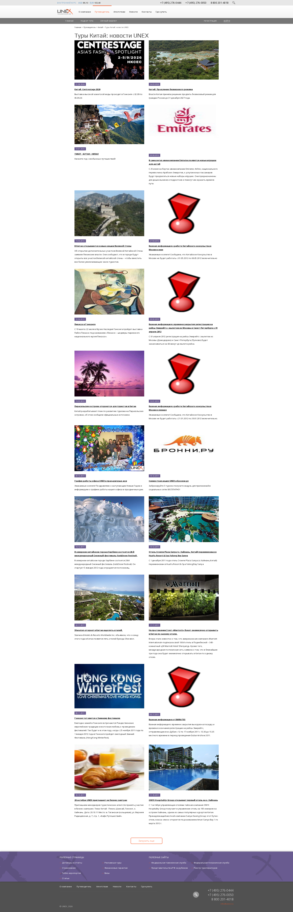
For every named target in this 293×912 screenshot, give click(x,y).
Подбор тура (87, 21)
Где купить (161, 11)
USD (80, 2)
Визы (107, 873)
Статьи (65, 878)
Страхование (69, 868)
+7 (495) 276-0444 (170, 2)
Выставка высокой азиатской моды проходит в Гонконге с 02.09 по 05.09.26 (108, 91)
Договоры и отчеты (72, 862)
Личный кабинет (108, 21)
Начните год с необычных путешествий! (95, 154)
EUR (92, 2)
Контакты (147, 11)
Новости (133, 11)
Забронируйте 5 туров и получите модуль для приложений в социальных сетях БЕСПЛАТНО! (180, 483)
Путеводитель (102, 11)
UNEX (65, 12)
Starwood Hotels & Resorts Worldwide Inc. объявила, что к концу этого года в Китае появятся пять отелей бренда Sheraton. (106, 632)
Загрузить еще (146, 840)
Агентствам (119, 11)
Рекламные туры (113, 862)
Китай (100, 27)
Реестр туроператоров (205, 868)
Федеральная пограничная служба (211, 862)
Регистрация (210, 21)
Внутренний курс (66, 2)
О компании (85, 11)
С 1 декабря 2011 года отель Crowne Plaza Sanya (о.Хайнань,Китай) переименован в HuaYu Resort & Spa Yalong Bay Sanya (183, 555)
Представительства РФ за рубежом (169, 868)
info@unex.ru (227, 903)
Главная (69, 21)
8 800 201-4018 (220, 2)
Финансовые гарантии (116, 868)
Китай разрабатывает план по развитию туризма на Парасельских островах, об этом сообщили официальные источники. (109, 408)
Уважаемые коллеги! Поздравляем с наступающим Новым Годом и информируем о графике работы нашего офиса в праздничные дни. (109, 483)
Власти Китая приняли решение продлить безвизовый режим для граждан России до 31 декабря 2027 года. (182, 91)
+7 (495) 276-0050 (195, 2)
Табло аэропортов (71, 873)
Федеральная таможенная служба (168, 862)
